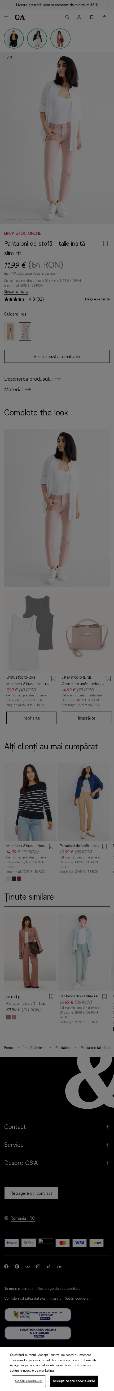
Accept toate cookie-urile (74, 1381)
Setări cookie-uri (28, 1381)
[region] (57, 1369)
